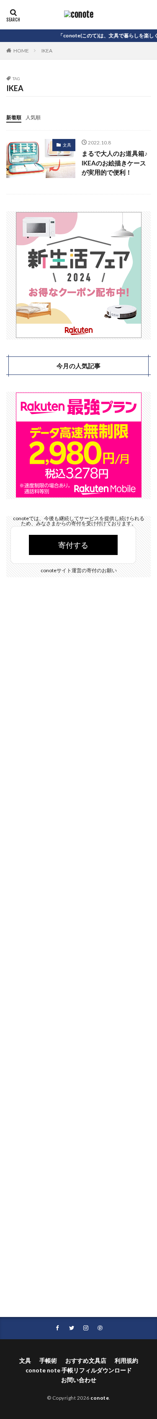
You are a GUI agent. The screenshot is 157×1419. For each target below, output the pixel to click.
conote (99, 1398)
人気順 (33, 117)
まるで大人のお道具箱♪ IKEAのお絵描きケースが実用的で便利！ (115, 162)
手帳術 (48, 1360)
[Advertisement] (78, 954)
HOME (21, 50)
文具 (67, 144)
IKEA (46, 50)
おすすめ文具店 (85, 1360)
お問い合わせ (78, 1379)
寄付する (73, 545)
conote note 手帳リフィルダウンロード (79, 1370)
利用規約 (126, 1360)
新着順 (13, 117)
